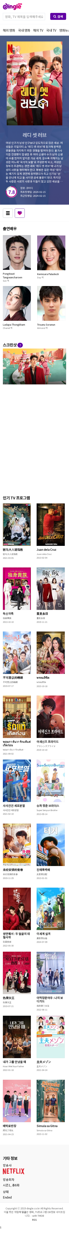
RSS (34, 1219)
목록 (8, 213)
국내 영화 (24, 30)
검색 (60, 16)
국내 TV (51, 30)
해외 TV (38, 30)
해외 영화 (9, 30)
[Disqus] (34, 439)
